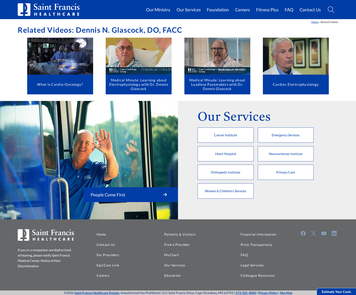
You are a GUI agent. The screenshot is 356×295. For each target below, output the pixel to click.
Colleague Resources (258, 275)
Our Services (189, 9)
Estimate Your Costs (336, 291)
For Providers (108, 255)
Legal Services (252, 265)
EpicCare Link (108, 265)
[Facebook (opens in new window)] (303, 233)
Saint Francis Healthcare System (96, 293)
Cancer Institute (225, 135)
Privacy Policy (268, 293)
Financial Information (258, 234)
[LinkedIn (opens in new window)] (334, 233)
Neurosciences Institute (286, 154)
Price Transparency (256, 244)
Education (172, 275)
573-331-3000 (245, 293)
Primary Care (285, 172)
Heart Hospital (225, 154)
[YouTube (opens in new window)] (324, 233)
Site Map (286, 293)
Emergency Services (286, 135)
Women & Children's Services (225, 191)
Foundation (218, 9)
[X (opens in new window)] (313, 233)
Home (315, 22)
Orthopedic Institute (225, 172)
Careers (242, 9)
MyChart (171, 255)
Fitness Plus (267, 9)
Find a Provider (177, 244)
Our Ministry (158, 9)
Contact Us (310, 9)
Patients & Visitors (180, 234)
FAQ (289, 9)
